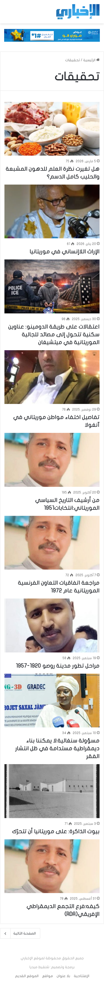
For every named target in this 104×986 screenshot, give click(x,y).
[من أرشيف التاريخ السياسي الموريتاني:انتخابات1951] (52, 460)
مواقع (47, 976)
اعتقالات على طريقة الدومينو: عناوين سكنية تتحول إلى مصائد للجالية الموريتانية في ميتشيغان (54, 334)
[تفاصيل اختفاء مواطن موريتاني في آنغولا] (52, 377)
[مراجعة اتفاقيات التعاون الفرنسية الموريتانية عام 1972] (52, 543)
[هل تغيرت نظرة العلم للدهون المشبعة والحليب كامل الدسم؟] (52, 129)
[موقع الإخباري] (77, 11)
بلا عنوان (63, 976)
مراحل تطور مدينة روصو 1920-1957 (58, 666)
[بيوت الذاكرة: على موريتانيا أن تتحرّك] (52, 791)
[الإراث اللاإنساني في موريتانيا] (52, 211)
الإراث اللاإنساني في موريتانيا (65, 251)
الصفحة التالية (24, 933)
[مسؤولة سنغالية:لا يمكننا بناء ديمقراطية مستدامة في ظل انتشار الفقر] (52, 700)
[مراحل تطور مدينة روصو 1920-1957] (52, 625)
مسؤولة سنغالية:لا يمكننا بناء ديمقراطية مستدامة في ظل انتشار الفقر (57, 748)
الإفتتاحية (81, 976)
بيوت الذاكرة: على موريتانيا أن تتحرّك (56, 831)
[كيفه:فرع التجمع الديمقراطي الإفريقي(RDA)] (52, 866)
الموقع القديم (27, 976)
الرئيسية (89, 60)
